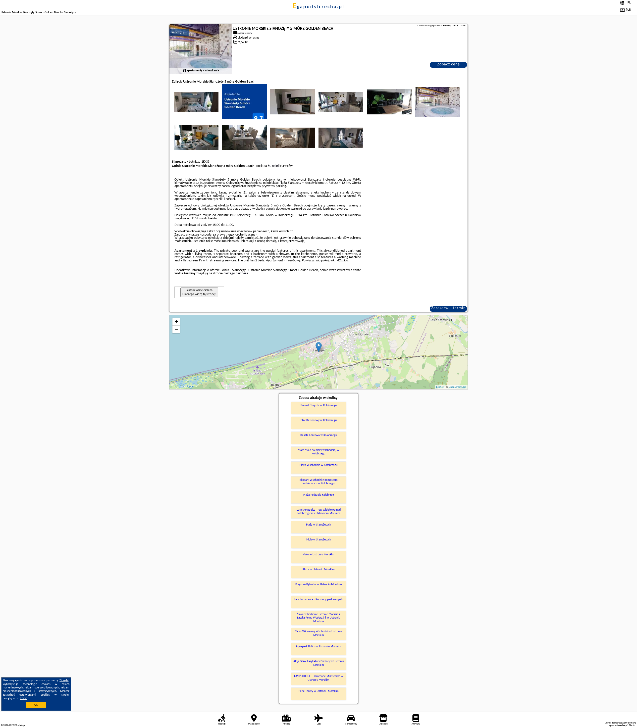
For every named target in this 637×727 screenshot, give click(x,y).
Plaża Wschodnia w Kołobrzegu (318, 465)
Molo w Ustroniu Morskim (318, 554)
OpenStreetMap (457, 387)
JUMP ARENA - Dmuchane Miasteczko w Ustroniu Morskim (318, 678)
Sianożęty (177, 32)
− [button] (176, 329)
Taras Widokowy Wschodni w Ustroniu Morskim (318, 633)
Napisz (632, 725)
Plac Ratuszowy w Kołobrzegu (319, 420)
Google (64, 680)
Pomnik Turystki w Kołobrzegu (319, 405)
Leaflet (440, 387)
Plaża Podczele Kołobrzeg (318, 494)
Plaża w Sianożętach (318, 524)
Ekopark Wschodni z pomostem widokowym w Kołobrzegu (319, 482)
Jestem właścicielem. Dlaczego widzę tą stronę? (199, 292)
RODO (23, 698)
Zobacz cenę (448, 64)
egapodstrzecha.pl (318, 6)
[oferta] (184, 70)
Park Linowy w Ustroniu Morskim (319, 691)
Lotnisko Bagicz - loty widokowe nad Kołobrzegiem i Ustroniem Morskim (319, 511)
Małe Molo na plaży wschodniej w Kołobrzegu (318, 452)
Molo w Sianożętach (318, 539)
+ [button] (176, 322)
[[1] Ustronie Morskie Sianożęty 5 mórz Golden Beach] (200, 49)
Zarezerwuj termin (448, 308)
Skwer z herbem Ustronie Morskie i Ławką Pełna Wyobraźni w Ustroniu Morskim (318, 618)
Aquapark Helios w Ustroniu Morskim (318, 646)
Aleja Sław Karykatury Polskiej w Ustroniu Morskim (318, 663)
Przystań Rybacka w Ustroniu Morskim (318, 584)
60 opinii (273, 166)
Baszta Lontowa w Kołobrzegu (318, 435)
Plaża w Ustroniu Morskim (319, 569)
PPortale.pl (19, 725)
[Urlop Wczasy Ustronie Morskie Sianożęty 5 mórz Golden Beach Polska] (196, 101)
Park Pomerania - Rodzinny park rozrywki (318, 599)
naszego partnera (235, 273)
